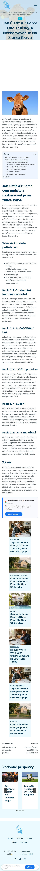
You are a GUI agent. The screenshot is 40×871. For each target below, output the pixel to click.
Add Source (29, 867)
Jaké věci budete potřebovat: (18, 162)
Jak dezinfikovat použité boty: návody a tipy (31, 748)
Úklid (20, 18)
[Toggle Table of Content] (33, 154)
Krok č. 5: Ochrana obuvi (16, 174)
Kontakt (24, 842)
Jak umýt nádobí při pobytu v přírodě (9, 748)
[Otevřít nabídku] (35, 5)
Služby (20, 838)
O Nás (29, 838)
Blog (14, 842)
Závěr (7, 177)
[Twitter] (20, 859)
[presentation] (10, 777)
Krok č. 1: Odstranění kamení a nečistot (21, 165)
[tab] (16, 810)
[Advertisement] (20, 68)
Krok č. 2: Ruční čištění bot (17, 167)
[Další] (34, 790)
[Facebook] (15, 859)
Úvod (10, 838)
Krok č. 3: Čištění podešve (18, 169)
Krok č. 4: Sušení (14, 172)
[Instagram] (25, 859)
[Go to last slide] (5, 790)
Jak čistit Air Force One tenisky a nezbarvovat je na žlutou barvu (17, 158)
